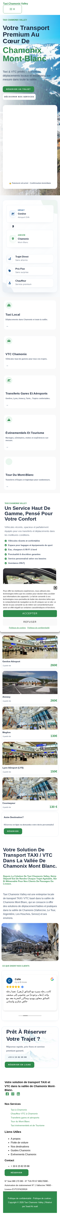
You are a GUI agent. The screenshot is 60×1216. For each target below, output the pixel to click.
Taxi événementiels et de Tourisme (27, 1125)
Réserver (16, 1173)
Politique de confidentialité (38, 628)
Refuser (30, 622)
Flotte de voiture (19, 1142)
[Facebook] (7, 1095)
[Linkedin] (18, 1095)
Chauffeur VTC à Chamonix (24, 1114)
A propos (15, 1138)
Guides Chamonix (20, 1150)
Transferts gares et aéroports (25, 1117)
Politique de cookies (17, 628)
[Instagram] (12, 1095)
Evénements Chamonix (23, 1154)
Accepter (30, 613)
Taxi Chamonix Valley (15, 3)
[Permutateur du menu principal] (12, 9)
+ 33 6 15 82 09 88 (20, 1166)
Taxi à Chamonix (19, 1110)
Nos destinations (20, 1146)
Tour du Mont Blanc (20, 1121)
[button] (55, 587)
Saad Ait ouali (32, 1206)
